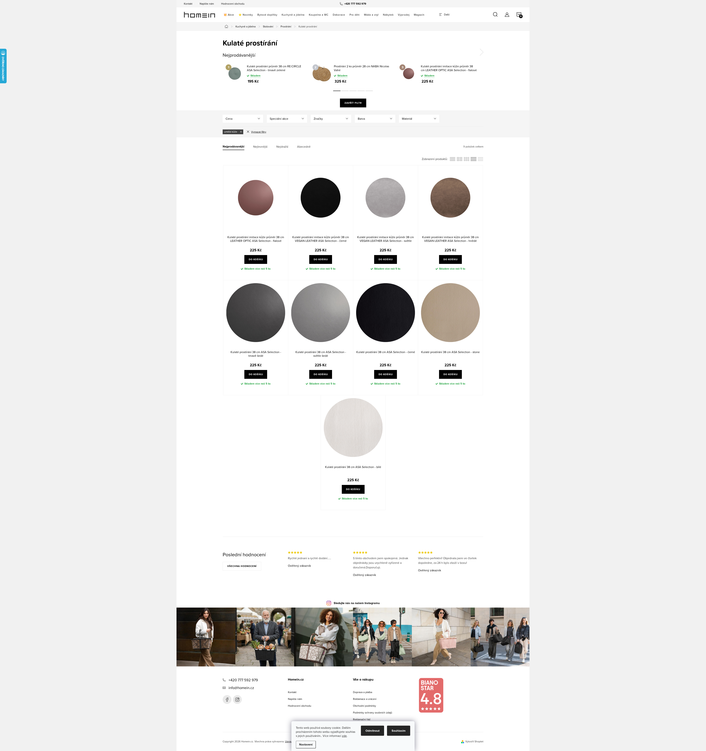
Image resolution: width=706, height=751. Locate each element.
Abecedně (304, 147)
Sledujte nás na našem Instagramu (357, 603)
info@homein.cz (241, 687)
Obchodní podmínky (364, 705)
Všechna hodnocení (242, 566)
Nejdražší (282, 147)
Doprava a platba (362, 692)
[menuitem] (228, 14)
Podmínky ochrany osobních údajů (372, 712)
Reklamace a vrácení (364, 699)
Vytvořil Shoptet (474, 741)
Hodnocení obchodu (233, 4)
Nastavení (306, 744)
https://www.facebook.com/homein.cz (227, 699)
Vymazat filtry (258, 132)
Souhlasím (399, 731)
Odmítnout (372, 731)
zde (344, 736)
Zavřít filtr (353, 103)
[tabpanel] (266, 73)
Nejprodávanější (233, 147)
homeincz (237, 699)
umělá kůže (231, 132)
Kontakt (188, 4)
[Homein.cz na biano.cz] (431, 695)
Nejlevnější (260, 147)
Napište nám (207, 4)
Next (481, 52)
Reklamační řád (361, 719)
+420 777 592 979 (243, 680)
